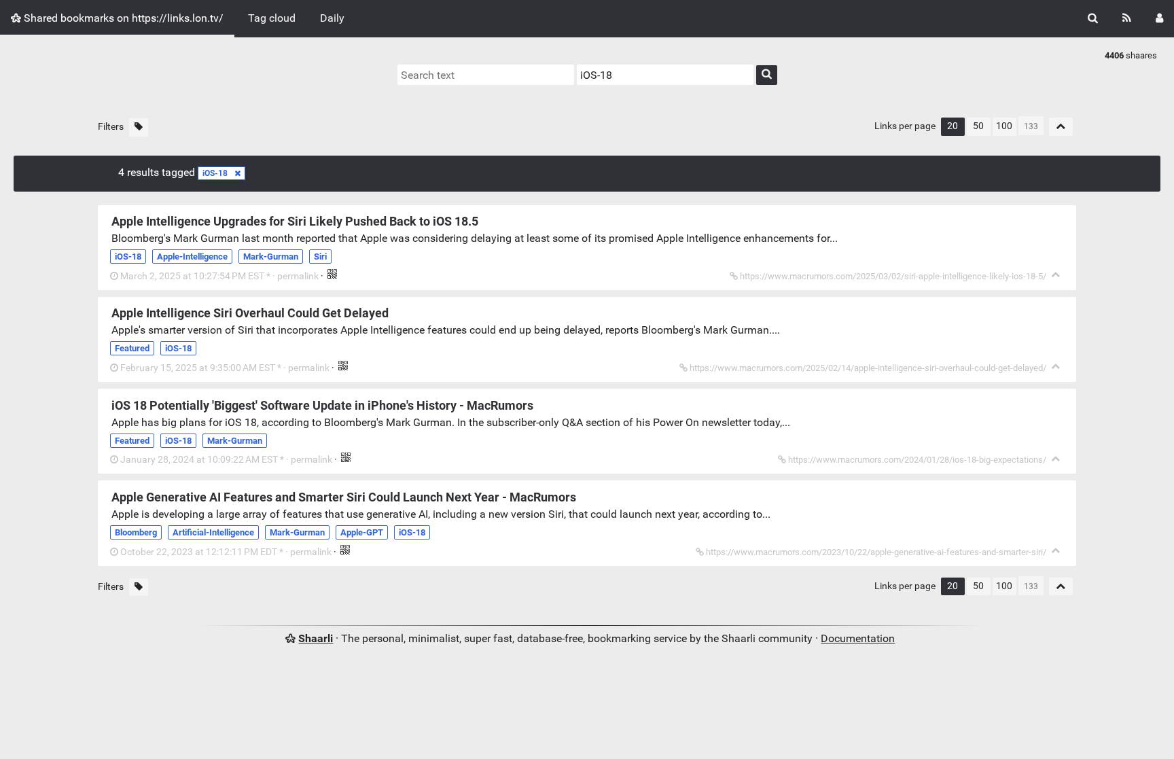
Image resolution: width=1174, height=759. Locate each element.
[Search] (1093, 18)
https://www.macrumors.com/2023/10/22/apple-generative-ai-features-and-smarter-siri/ (876, 552)
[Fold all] (1061, 127)
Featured (132, 348)
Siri (320, 256)
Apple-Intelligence (192, 256)
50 (978, 126)
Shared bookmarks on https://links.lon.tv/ (122, 18)
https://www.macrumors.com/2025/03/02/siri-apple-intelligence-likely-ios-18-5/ (893, 276)
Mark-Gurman (270, 256)
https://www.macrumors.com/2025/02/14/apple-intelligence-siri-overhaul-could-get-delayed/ (868, 368)
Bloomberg (136, 532)
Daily (332, 18)
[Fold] (1056, 274)
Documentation (858, 638)
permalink (219, 276)
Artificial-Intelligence (213, 532)
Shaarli (315, 638)
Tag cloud (272, 18)
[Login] (1159, 18)
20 (952, 126)
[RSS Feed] (1126, 18)
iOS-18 (215, 173)
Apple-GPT (361, 532)
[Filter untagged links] (138, 127)
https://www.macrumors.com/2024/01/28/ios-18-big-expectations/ (917, 460)
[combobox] (665, 75)
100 (1004, 126)
